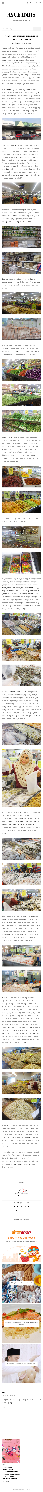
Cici (3, 1393)
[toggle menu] (3, 3)
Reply (3, 1407)
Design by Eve (26, 1489)
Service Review (22, 1211)
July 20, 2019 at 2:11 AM (8, 1395)
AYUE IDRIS (22, 14)
